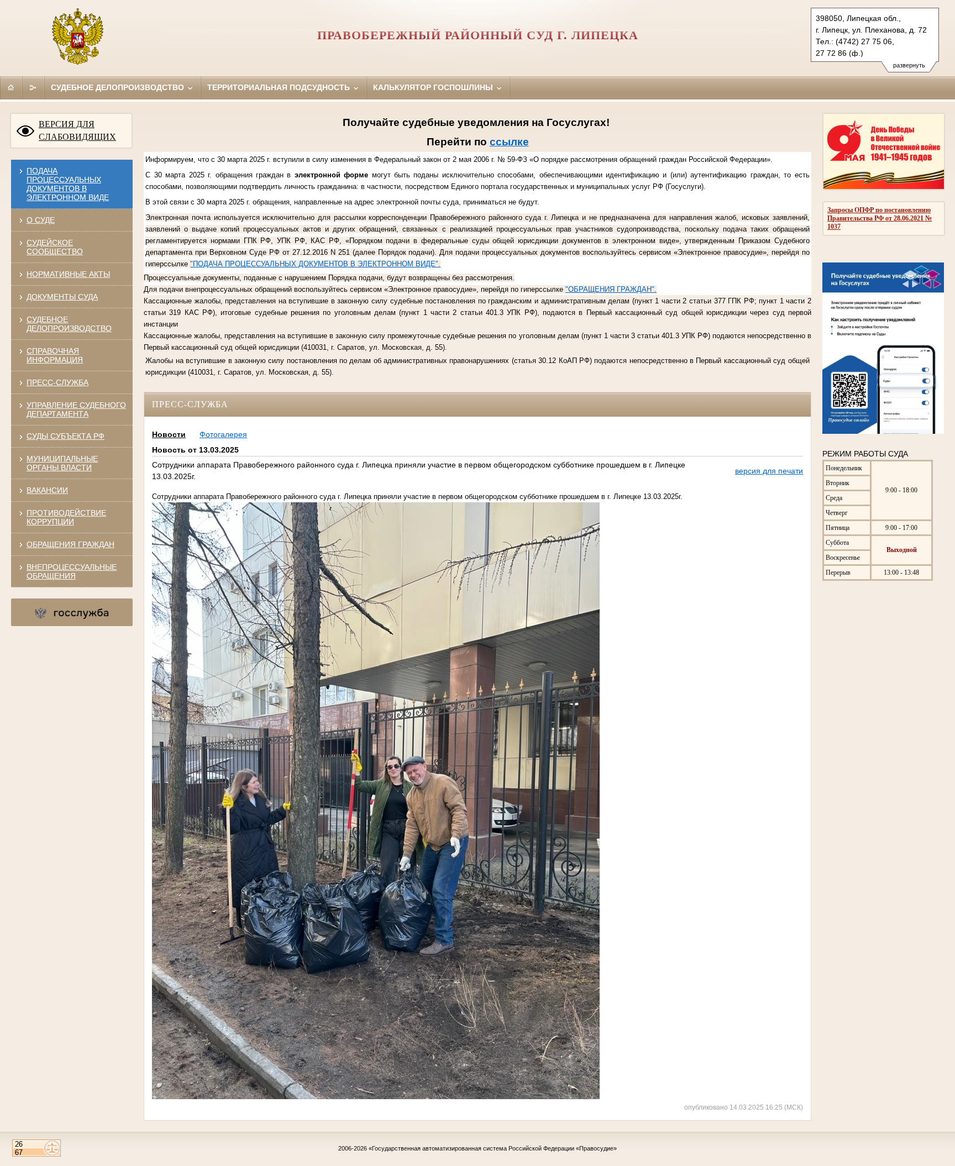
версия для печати (769, 470)
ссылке (509, 142)
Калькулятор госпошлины (434, 87)
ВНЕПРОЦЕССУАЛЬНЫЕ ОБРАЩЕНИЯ (72, 571)
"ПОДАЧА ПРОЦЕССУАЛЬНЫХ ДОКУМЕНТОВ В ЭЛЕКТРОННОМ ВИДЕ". (315, 264)
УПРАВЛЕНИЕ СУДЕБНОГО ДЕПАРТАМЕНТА (76, 409)
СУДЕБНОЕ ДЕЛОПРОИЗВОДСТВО (69, 324)
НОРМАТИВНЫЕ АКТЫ (68, 274)
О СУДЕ (41, 220)
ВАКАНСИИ (47, 490)
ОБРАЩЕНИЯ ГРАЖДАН (70, 544)
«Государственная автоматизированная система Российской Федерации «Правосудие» (493, 1148)
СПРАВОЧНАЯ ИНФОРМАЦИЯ (55, 355)
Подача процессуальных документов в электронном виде (68, 184)
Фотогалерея (223, 434)
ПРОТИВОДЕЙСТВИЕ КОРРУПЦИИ (66, 517)
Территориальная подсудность (279, 87)
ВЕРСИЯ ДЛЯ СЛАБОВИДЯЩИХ (77, 130)
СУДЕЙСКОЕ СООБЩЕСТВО (55, 247)
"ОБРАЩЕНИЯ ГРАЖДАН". (611, 289)
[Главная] (11, 87)
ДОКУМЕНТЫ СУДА (62, 296)
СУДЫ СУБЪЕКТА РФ (65, 436)
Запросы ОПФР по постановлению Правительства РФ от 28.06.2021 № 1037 (879, 218)
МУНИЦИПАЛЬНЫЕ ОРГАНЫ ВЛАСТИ (62, 463)
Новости (169, 434)
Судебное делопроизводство (118, 87)
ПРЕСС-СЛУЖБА (57, 382)
